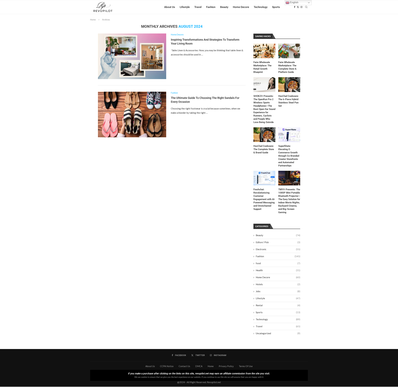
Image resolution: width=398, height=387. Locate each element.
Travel (197, 7)
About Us (169, 7)
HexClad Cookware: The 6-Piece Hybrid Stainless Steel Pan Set (288, 101)
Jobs (278, 291)
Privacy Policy (226, 366)
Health (278, 270)
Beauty (224, 7)
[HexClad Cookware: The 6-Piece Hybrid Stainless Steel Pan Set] (289, 84)
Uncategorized (278, 333)
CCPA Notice (167, 366)
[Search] (306, 7)
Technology (260, 7)
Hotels (278, 284)
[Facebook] (294, 7)
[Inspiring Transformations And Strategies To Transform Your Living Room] (132, 56)
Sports (276, 7)
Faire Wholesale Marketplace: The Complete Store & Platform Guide (287, 67)
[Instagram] (301, 7)
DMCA (198, 366)
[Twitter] (298, 7)
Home (93, 19)
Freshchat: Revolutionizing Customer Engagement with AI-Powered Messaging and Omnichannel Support (264, 199)
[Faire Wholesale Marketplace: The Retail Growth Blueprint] (264, 51)
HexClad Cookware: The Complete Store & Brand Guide (263, 149)
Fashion (210, 7)
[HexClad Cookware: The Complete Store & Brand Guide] (264, 134)
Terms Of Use (246, 366)
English (293, 2)
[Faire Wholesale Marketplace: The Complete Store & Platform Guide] (289, 51)
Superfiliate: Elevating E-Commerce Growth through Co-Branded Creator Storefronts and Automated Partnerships (288, 156)
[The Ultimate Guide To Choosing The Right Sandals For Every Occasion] (132, 114)
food (278, 263)
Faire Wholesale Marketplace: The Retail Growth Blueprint (262, 67)
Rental (278, 305)
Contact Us (184, 366)
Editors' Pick (278, 242)
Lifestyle (185, 7)
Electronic (278, 249)
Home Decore (241, 7)
